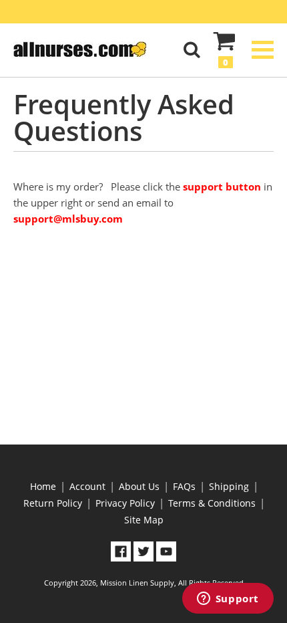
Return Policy (52, 503)
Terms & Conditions (212, 503)
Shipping (229, 486)
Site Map (144, 519)
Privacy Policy (125, 503)
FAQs (184, 486)
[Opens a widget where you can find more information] (228, 599)
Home (43, 486)
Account (87, 486)
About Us (139, 486)
